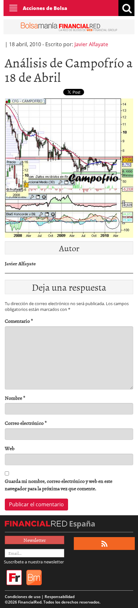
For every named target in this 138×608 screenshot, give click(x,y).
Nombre (15, 398)
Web (9, 448)
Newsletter (34, 540)
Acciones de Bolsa (45, 8)
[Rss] (104, 543)
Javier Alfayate (91, 44)
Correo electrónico (26, 423)
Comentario (19, 321)
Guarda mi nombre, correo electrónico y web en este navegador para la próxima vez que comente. (58, 484)
